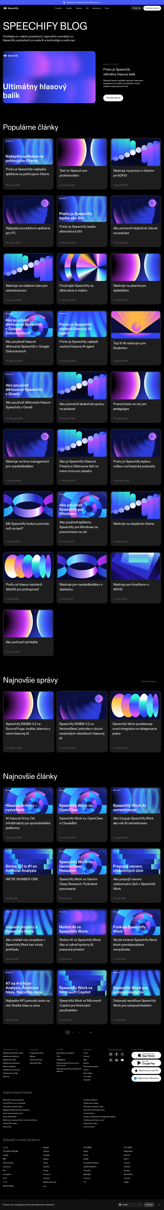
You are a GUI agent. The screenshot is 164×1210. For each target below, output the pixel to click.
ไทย (4, 1171)
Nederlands (128, 1151)
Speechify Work (36, 1063)
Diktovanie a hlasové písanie (13, 1100)
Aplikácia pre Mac (9, 1060)
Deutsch (127, 1155)
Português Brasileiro (91, 1163)
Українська (7, 1167)
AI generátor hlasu (37, 1053)
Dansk (85, 1151)
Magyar (46, 1147)
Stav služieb (87, 1073)
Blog (85, 1060)
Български (47, 1174)
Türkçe (45, 1171)
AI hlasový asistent (90, 1100)
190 (90, 1032)
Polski (45, 1163)
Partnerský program (90, 1066)
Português (7, 1174)
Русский (127, 1163)
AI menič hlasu (88, 1113)
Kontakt (86, 1056)
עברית (5, 1182)
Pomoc (86, 1070)
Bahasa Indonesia (49, 1182)
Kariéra (86, 1063)
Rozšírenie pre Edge (10, 1073)
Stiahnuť (79, 8)
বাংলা (84, 1182)
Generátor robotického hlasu (94, 1110)
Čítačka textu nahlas (90, 1103)
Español (46, 1167)
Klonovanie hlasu (36, 1060)
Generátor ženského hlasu (12, 1107)
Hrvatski (46, 1178)
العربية (5, 1147)
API (87, 8)
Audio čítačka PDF (9, 1117)
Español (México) (89, 1167)
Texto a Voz (7, 1127)
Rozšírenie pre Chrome (11, 1070)
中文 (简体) (87, 1147)
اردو (44, 1186)
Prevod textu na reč (10, 1050)
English (5, 1155)
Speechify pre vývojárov (65, 1053)
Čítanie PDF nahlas (10, 1123)
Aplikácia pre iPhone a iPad (13, 1053)
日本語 (85, 1159)
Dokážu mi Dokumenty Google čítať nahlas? (99, 1117)
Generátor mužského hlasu (93, 1107)
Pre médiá (87, 1077)
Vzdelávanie (61, 1060)
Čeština (46, 1151)
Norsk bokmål (8, 1163)
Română (127, 1171)
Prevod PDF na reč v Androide (14, 1103)
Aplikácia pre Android (11, 1056)
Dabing (32, 1056)
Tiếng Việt (87, 1171)
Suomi (85, 1155)
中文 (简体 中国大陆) (10, 1151)
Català (126, 1182)
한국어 (126, 1159)
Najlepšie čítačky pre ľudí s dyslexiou (16, 1110)
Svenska (127, 1167)
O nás (85, 1053)
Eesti (5, 1178)
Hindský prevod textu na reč (93, 1120)
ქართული (87, 1174)
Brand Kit (86, 1080)
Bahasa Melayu (8, 1186)
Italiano (46, 1159)
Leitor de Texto (89, 1127)
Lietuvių (127, 1178)
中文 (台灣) (128, 1147)
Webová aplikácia (9, 1066)
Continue (149, 1205)
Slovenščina (128, 1174)
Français (46, 1155)
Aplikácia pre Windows (11, 1063)
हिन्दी (4, 1159)
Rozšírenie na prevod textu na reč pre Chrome (20, 1120)
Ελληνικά (86, 1178)
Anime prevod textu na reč (13, 1113)
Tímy (58, 1056)
